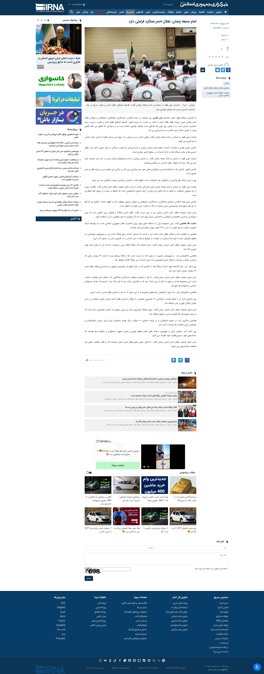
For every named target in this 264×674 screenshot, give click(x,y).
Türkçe (61, 621)
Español (60, 625)
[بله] (144, 660)
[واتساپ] (100, 660)
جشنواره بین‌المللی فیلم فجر (135, 612)
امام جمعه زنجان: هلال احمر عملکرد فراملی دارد (162, 21)
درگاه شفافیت (222, 634)
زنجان (223, 39)
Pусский (61, 630)
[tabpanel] (59, 47)
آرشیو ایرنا (224, 612)
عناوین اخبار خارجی (179, 621)
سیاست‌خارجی (158, 12)
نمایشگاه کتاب (141, 616)
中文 (63, 603)
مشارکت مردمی (221, 638)
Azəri (62, 616)
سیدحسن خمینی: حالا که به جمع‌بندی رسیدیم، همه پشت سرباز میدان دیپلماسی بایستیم (58, 144)
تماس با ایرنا (223, 607)
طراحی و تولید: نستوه (215, 670)
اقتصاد (201, 12)
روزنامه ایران (100, 607)
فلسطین (139, 12)
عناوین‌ (219, 12)
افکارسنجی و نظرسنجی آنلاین (134, 603)
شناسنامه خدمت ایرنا (219, 630)
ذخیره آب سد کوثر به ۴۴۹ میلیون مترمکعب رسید (59, 210)
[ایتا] (134, 660)
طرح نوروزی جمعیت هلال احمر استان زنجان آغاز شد (156, 421)
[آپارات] (149, 660)
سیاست (210, 12)
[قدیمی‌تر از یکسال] (187, 383)
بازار (92, 12)
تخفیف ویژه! (118, 465)
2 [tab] (45, 20)
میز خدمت (223, 643)
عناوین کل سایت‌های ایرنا (176, 612)
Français (60, 638)
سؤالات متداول (222, 616)
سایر (78, 12)
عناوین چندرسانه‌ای (179, 630)
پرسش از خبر (141, 621)
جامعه (178, 12)
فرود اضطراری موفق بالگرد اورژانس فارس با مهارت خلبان (58, 136)
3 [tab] (41, 20)
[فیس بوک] (120, 660)
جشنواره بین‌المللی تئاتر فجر (135, 638)
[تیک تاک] (115, 660)
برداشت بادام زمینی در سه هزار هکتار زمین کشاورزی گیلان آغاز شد (58, 170)
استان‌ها (130, 12)
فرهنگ (170, 12)
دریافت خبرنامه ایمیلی (218, 647)
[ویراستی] (125, 660)
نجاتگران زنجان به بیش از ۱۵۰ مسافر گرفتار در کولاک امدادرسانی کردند (149, 379)
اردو (63, 634)
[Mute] (148, 467)
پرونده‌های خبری (180, 603)
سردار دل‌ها (142, 607)
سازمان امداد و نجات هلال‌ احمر (216, 88)
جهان (186, 12)
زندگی (85, 12)
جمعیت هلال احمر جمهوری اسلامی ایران (218, 94)
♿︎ (257, 667)
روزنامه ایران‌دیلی (98, 621)
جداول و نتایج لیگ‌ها (138, 630)
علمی (148, 12)
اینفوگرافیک (142, 625)
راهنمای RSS (222, 621)
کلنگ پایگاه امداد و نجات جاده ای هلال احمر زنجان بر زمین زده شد (151, 407)
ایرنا (203, 5)
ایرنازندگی (101, 603)
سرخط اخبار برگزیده (179, 607)
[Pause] (144, 467)
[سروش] (130, 660)
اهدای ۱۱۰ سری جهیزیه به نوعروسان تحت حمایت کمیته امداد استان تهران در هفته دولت (59, 186)
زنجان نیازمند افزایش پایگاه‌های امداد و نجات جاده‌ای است (153, 395)
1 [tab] (48, 20)
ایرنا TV (99, 12)
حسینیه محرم (141, 634)
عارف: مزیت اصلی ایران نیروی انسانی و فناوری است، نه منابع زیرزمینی (59, 60)
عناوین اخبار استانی (179, 616)
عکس (121, 12)
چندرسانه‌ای (111, 12)
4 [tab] (38, 20)
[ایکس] (159, 660)
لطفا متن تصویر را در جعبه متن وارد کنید (211, 568)
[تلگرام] (164, 660)
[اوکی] (110, 660)
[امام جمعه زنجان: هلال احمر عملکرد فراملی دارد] (140, 64)
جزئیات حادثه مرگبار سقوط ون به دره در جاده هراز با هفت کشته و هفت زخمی (58, 203)
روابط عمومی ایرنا (221, 625)
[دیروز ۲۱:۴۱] (59, 39)
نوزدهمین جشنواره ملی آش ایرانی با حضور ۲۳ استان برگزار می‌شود (57, 153)
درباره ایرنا (224, 603)
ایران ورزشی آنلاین (98, 625)
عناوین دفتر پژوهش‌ (178, 625)
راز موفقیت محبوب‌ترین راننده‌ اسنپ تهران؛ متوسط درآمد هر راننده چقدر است (58, 161)
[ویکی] (105, 660)
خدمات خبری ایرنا (220, 652)
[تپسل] (97, 441)
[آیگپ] (139, 660)
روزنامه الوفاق (100, 612)
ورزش (193, 12)
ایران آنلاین (101, 616)
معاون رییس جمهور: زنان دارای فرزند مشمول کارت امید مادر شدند (58, 195)
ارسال (89, 578)
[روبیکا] (154, 660)
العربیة (62, 612)
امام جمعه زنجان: (170, 392)
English (61, 607)
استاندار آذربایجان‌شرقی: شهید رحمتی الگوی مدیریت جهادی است (61, 178)
